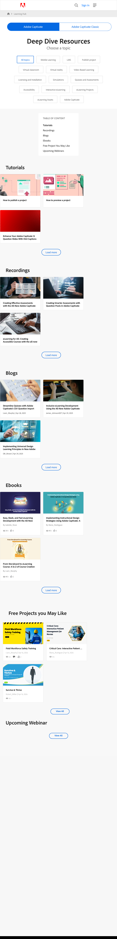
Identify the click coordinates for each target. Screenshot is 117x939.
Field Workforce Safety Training (21, 648)
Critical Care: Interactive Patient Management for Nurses (76, 648)
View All (60, 711)
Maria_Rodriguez (56, 652)
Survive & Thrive (14, 689)
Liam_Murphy (11, 652)
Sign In (85, 5)
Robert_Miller (11, 694)
